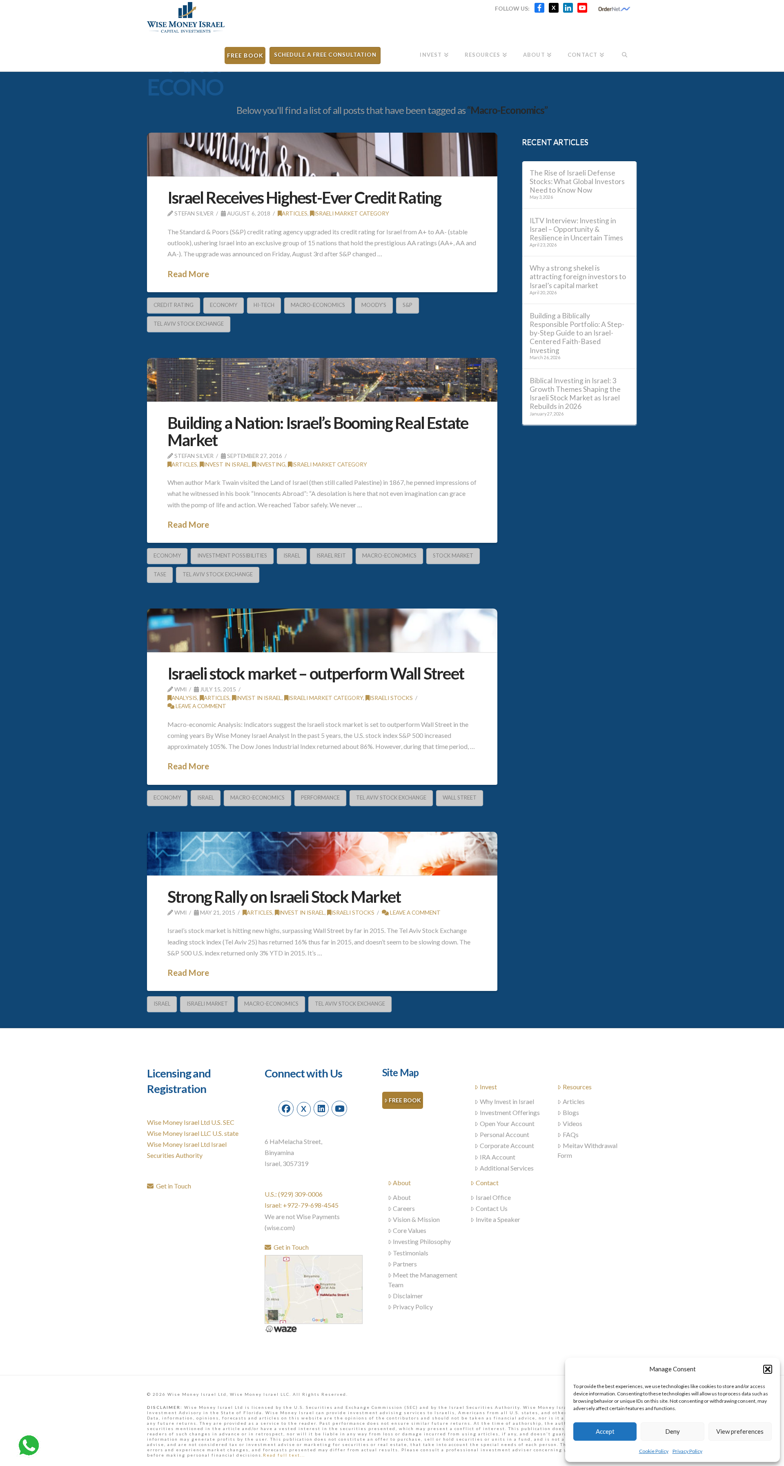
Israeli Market (207, 1003)
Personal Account (504, 1134)
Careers (404, 1208)
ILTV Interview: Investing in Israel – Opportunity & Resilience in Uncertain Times (576, 229)
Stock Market (453, 555)
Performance (320, 797)
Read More (188, 274)
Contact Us (492, 1208)
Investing (270, 464)
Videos (572, 1123)
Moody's (373, 305)
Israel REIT (331, 555)
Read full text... (284, 1455)
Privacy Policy (687, 1451)
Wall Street (460, 797)
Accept (605, 1431)
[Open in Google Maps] (314, 1288)
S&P (407, 305)
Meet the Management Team (423, 1279)
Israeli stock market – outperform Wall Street (315, 673)
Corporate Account (507, 1145)
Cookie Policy (653, 1451)
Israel (291, 555)
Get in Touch (172, 1186)
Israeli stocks (391, 697)
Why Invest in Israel (507, 1101)
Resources (577, 1087)
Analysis (184, 697)
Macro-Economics (318, 305)
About (402, 1182)
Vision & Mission (416, 1219)
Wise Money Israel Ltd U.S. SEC (190, 1122)
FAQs (571, 1134)
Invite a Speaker (498, 1219)
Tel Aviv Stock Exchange (189, 323)
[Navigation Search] (624, 52)
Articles (294, 213)
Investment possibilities (232, 555)
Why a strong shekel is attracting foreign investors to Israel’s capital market (578, 276)
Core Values (409, 1230)
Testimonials (410, 1253)
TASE (160, 574)
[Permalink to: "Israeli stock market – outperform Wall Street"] (322, 630)
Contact (487, 1182)
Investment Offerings (510, 1112)
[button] (768, 1369)
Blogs (571, 1112)
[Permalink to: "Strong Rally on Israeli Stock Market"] (322, 853)
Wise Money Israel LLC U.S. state (192, 1133)
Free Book (405, 1100)
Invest (488, 1087)
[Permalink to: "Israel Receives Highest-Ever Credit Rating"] (322, 154)
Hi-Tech (264, 305)
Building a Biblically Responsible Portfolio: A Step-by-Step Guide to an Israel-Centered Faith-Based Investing (577, 333)
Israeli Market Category (351, 213)
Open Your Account (507, 1123)
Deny (672, 1431)
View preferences (740, 1431)
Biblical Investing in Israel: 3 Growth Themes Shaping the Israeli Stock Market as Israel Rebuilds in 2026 (575, 393)
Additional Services (507, 1168)
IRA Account (497, 1157)
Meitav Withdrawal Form (587, 1150)
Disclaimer (408, 1295)
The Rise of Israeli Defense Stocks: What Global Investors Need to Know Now (577, 181)
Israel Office (493, 1197)
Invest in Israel (226, 464)
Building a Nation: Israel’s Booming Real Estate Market (317, 431)
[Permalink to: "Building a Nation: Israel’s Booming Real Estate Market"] (322, 380)
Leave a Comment (200, 705)
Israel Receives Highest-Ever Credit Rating (304, 197)
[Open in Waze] (281, 1328)
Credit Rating (174, 305)
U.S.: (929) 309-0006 (294, 1194)
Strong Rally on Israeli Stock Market (284, 896)
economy (223, 305)
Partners (405, 1264)
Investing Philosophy (422, 1241)
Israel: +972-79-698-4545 (302, 1205)
